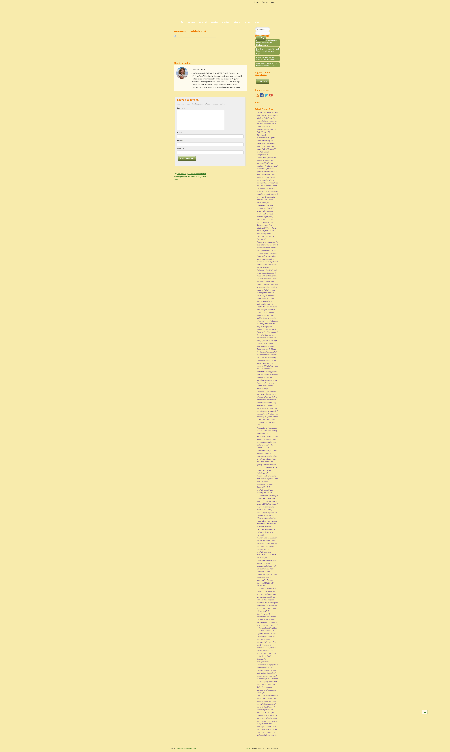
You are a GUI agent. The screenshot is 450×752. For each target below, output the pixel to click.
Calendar (237, 22)
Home (256, 2)
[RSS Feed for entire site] (257, 95)
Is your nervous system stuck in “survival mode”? (266, 58)
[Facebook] (262, 95)
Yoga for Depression (189, 9)
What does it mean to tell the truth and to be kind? (266, 64)
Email (180, 140)
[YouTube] (271, 95)
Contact (265, 2)
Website (180, 148)
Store (256, 22)
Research (203, 22)
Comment (181, 108)
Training (225, 22)
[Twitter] (266, 95)
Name (180, 132)
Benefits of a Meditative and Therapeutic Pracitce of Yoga (267, 51)
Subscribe (262, 81)
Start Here (190, 22)
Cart (273, 2)
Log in (248, 748)
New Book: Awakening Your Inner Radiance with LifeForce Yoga (267, 42)
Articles (214, 22)
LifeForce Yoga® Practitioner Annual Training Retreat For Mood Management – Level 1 (191, 176)
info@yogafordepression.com (186, 748)
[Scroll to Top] (425, 712)
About (247, 22)
